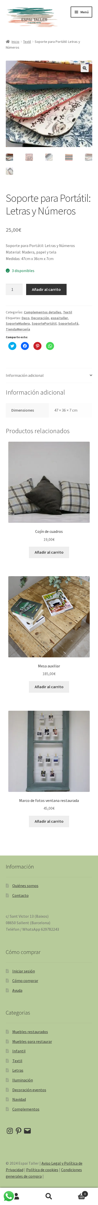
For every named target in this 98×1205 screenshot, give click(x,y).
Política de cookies (42, 1169)
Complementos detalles (42, 312)
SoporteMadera (18, 323)
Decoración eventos (29, 1089)
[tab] (49, 375)
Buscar (49, 1196)
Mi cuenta (16, 1196)
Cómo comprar (25, 980)
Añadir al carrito (46, 289)
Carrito (75, 1192)
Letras (17, 1070)
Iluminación (22, 1079)
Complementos (25, 1109)
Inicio (15, 41)
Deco (25, 318)
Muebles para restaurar (32, 1041)
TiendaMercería (18, 329)
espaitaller (59, 318)
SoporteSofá (68, 323)
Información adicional (25, 375)
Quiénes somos (25, 885)
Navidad (19, 1099)
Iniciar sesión (23, 971)
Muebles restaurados (30, 1031)
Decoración (40, 318)
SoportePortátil (44, 323)
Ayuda (17, 990)
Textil (27, 41)
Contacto (20, 895)
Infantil (19, 1050)
